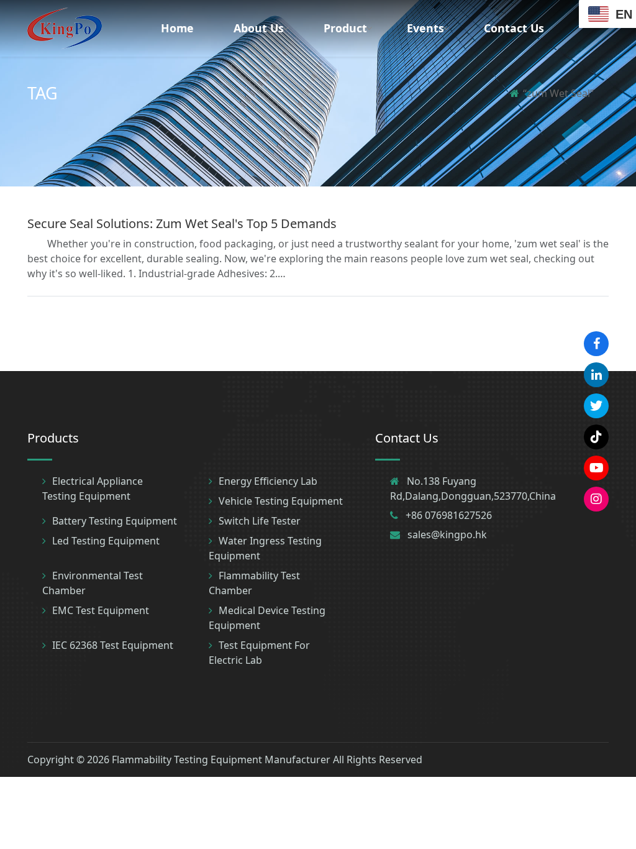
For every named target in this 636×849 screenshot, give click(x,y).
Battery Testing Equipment (114, 521)
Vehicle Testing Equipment (281, 501)
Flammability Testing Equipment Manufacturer (221, 759)
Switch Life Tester (260, 521)
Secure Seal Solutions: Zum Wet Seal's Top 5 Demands (182, 223)
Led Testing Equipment (106, 541)
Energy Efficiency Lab (268, 481)
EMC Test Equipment (100, 610)
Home (177, 28)
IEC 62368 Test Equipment (112, 645)
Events (425, 28)
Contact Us (514, 28)
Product (345, 28)
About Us (259, 28)
